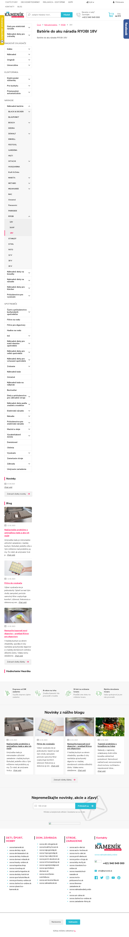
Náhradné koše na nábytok (15, 383)
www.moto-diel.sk (78, 853)
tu (75, 931)
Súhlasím (73, 922)
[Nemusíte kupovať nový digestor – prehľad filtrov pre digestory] (18, 616)
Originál (10, 60)
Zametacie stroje (15, 458)
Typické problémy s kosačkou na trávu (107, 745)
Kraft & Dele (13, 172)
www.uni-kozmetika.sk (49, 880)
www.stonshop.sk (17, 868)
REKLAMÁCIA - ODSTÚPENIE (54, 2)
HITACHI (12, 161)
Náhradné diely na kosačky (15, 272)
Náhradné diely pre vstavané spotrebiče (16, 359)
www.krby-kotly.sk (78, 862)
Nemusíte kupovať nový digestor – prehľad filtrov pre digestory (16, 633)
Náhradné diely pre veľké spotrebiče (16, 352)
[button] (48, 888)
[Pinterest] (118, 878)
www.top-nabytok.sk (48, 856)
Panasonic (12, 205)
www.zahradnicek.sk (48, 883)
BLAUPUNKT (13, 117)
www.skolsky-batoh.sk (19, 874)
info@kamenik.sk (105, 871)
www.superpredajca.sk (49, 865)
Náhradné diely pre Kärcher (16, 288)
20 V (10, 266)
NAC (10, 194)
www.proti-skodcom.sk (49, 859)
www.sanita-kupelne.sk (19, 871)
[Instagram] (109, 878)
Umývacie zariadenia (16, 469)
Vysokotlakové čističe (14, 435)
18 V (10, 260)
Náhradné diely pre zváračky (16, 35)
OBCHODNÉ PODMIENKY (30, 2)
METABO (12, 183)
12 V (10, 255)
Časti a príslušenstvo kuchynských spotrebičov (17, 312)
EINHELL (11, 139)
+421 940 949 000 (91, 17)
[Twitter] (103, 878)
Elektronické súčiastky (13, 79)
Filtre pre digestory (16, 325)
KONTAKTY (9, 7)
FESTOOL (12, 144)
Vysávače (11, 453)
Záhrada (11, 464)
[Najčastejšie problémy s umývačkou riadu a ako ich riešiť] (18, 515)
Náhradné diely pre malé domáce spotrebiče (16, 343)
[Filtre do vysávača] (18, 568)
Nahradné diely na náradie (15, 280)
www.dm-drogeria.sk (48, 844)
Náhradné (11, 54)
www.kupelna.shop (17, 865)
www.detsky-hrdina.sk (19, 856)
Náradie (10, 416)
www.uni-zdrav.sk (77, 895)
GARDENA (12, 150)
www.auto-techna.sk (79, 850)
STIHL (11, 244)
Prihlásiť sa (83, 806)
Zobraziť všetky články (16, 662)
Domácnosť (12, 442)
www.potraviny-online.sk (20, 880)
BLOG (20, 7)
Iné (8, 336)
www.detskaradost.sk (18, 853)
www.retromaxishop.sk (49, 862)
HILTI (10, 156)
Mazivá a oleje (13, 429)
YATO (10, 249)
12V (11, 222)
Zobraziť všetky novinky (16, 494)
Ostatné (12, 200)
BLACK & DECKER (16, 111)
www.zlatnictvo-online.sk (20, 883)
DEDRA (11, 128)
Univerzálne (12, 65)
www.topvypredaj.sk (48, 853)
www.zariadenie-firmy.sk (80, 901)
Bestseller (12, 390)
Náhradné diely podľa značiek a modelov (17, 404)
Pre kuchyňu (12, 86)
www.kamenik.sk (16, 847)
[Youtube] (114, 878)
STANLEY (12, 238)
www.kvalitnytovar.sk (48, 847)
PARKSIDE (12, 211)
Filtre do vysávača (13, 583)
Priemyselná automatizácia (14, 92)
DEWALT (12, 133)
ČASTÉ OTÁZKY (11, 2)
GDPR (70, 2)
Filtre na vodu (13, 319)
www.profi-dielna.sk (78, 856)
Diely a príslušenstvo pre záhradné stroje (16, 396)
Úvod (39, 25)
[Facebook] (97, 878)
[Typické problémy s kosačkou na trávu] (110, 726)
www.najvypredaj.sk (48, 850)
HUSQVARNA (14, 167)
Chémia (10, 447)
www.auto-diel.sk (77, 847)
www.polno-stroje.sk (79, 859)
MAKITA (11, 178)
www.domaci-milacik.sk (19, 859)
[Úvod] (14, 15)
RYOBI (11, 216)
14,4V (12, 227)
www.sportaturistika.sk (19, 877)
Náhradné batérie (15, 106)
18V (11, 233)
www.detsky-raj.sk (17, 850)
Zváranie (11, 366)
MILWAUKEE (13, 189)
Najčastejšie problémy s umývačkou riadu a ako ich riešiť (16, 532)
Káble (9, 49)
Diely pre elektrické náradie (16, 27)
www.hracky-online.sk (18, 862)
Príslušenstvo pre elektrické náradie (15, 422)
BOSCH (11, 122)
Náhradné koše (14, 372)
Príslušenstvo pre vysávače (15, 295)
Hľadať (66, 14)
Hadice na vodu (14, 330)
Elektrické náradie (15, 411)
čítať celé (8, 487)
